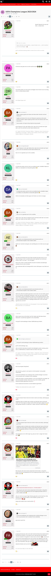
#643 (48, 87)
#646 (48, 163)
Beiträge (4, 36)
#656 (48, 416)
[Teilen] (49, 17)
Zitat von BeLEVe (22, 212)
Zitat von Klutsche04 (22, 189)
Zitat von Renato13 (22, 112)
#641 (48, 20)
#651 (48, 283)
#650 (48, 255)
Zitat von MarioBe (22, 420)
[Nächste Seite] (19, 16)
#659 (48, 509)
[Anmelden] (46, 1)
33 (10, 16)
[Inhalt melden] (48, 53)
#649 (48, 233)
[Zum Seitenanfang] (49, 574)
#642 (48, 63)
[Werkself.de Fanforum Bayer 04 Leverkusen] (2, 1)
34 (12, 16)
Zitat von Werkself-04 (23, 237)
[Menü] (49, 1)
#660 (48, 531)
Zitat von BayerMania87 (23, 146)
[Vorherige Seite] (2, 16)
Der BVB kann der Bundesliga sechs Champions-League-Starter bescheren (26, 460)
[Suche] (43, 1)
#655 (48, 395)
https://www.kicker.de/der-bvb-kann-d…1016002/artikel (29, 487)
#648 (48, 208)
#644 (48, 108)
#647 (48, 185)
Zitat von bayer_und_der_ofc (24, 339)
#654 (48, 363)
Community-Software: (26, 574)
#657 (48, 443)
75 (16, 16)
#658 (48, 481)
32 (7, 16)
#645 (48, 142)
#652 (48, 313)
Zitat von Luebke (22, 43)
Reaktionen (5, 34)
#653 (48, 335)
